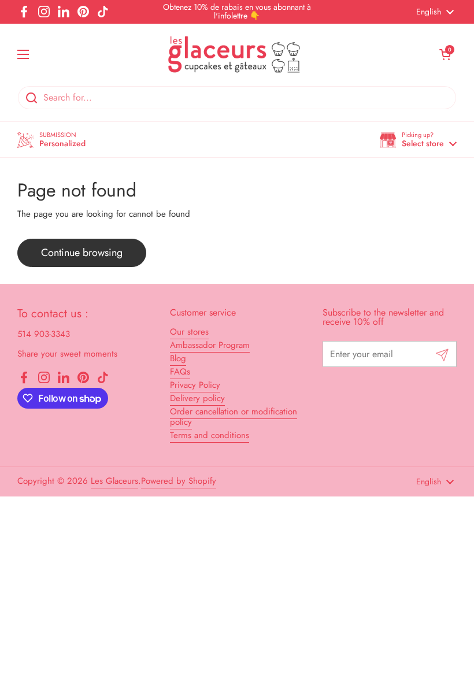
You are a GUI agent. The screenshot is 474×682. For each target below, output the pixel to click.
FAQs (180, 371)
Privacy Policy (195, 385)
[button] (418, 139)
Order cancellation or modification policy (233, 416)
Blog (178, 358)
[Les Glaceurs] (234, 54)
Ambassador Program (210, 345)
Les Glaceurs (114, 481)
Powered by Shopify (178, 481)
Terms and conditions (209, 435)
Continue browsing (82, 252)
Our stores (189, 331)
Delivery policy (197, 398)
